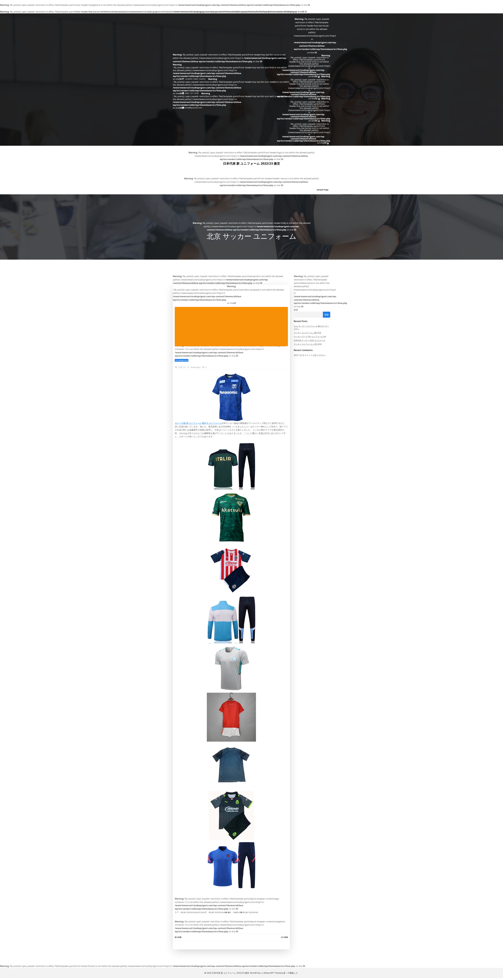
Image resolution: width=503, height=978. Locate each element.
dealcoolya (195, 367)
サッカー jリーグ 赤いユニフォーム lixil (310, 336)
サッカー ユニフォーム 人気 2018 (308, 344)
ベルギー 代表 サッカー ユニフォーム (245, 912)
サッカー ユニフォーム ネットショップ (193, 912)
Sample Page (322, 189)
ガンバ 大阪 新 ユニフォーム (188, 423)
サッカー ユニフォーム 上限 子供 (307, 332)
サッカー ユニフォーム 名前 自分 (220, 912)
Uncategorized (181, 360)
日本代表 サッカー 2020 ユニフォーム (309, 340)
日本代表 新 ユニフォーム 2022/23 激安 (251, 163)
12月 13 (181, 367)
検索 (296, 309)
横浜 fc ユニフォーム (212, 423)
